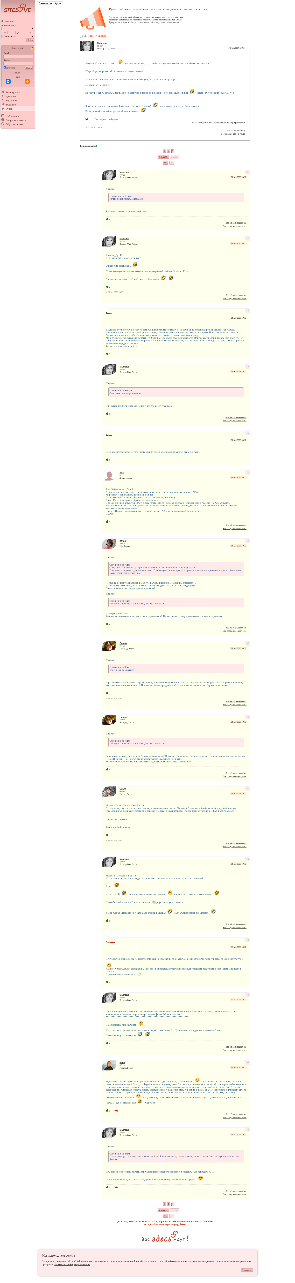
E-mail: (6, 53)
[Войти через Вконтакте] (8, 81)
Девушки (11, 96)
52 (248, 940)
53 (248, 995)
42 (248, 238)
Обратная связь (14, 124)
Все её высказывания (236, 223)
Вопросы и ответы (16, 120)
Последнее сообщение (106, 119)
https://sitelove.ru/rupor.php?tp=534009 (227, 123)
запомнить (10, 68)
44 (248, 366)
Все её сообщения (236, 131)
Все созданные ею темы (233, 134)
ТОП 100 (11, 104)
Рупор (9, 108)
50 (248, 788)
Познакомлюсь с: (8, 25)
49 (248, 717)
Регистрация (13, 92)
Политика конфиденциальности (72, 1264)
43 (248, 311)
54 (248, 1062)
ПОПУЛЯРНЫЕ (98, 36)
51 (248, 859)
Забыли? (17, 72)
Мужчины (11, 100)
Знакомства (7, 21)
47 (248, 541)
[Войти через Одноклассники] (27, 81)
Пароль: (6, 60)
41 (248, 172)
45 (248, 433)
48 (248, 643)
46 (248, 472)
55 (248, 1130)
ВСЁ (84, 36)
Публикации (12, 116)
